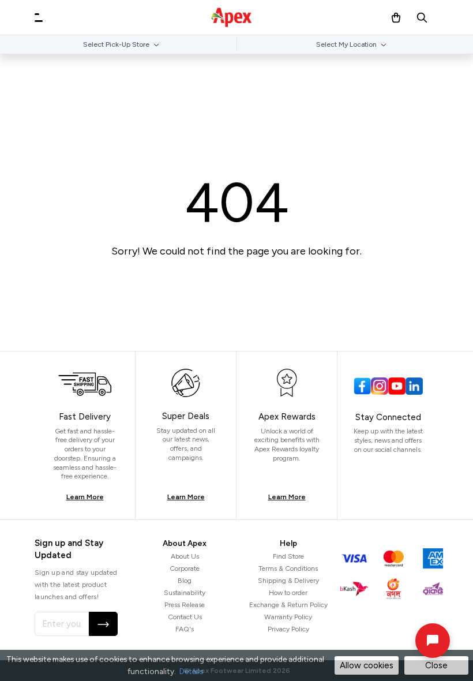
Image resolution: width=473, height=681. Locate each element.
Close (436, 665)
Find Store (288, 556)
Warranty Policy (288, 617)
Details (191, 671)
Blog (185, 581)
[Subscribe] (103, 624)
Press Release (184, 605)
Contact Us (185, 617)
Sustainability (184, 593)
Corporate (185, 568)
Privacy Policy (288, 629)
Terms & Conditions (288, 568)
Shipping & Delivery (288, 581)
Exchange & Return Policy (288, 605)
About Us (185, 556)
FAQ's (184, 629)
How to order (288, 593)
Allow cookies (366, 665)
